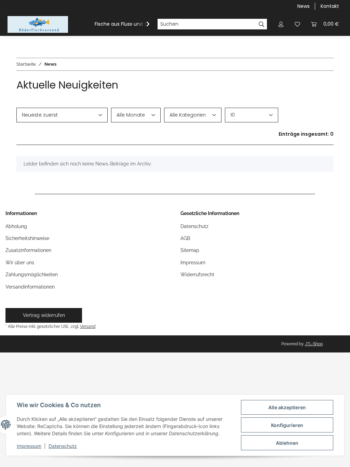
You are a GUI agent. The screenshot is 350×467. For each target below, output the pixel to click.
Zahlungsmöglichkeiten (31, 274)
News (303, 6)
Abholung (16, 226)
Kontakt (330, 6)
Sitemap (189, 250)
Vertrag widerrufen (44, 315)
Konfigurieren (287, 425)
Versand (87, 326)
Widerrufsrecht (197, 274)
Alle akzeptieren (287, 407)
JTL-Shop (314, 344)
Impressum (29, 446)
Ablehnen (287, 443)
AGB (185, 238)
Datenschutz (63, 446)
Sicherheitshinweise (27, 238)
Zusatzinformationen (28, 250)
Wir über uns (19, 262)
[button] (281, 24)
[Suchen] (261, 24)
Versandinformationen (30, 287)
